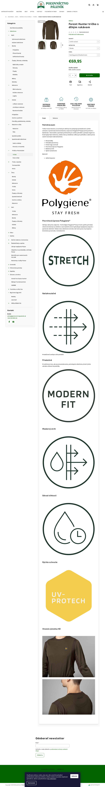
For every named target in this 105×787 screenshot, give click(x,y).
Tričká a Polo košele (18, 151)
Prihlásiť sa (40, 755)
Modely (13, 297)
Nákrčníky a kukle (18, 65)
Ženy (12, 173)
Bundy (14, 46)
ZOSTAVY (14, 300)
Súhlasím (74, 776)
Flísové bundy (17, 53)
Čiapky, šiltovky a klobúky (20, 61)
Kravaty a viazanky (18, 147)
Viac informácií (51, 779)
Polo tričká (16, 158)
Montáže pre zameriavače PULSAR (19, 256)
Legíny (15, 96)
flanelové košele (18, 111)
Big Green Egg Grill (15, 293)
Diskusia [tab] (55, 118)
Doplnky (12, 271)
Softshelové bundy (18, 57)
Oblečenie (13, 31)
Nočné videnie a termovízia (19, 240)
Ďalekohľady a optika (17, 243)
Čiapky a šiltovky (17, 193)
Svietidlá (13, 265)
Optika (12, 236)
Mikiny (14, 79)
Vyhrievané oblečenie (18, 39)
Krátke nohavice (18, 93)
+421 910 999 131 (12, 318)
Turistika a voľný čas (16, 289)
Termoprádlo (16, 165)
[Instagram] (13, 322)
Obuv (11, 233)
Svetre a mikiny (17, 200)
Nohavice (15, 85)
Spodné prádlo (16, 136)
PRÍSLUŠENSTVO (16, 303)
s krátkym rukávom (18, 107)
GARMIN (13, 285)
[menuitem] (7, 12)
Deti (12, 207)
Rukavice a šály (16, 125)
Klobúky (15, 75)
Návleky (14, 82)
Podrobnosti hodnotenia (76, 34)
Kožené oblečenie (17, 43)
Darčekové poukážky (16, 28)
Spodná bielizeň (17, 197)
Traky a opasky (16, 162)
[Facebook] (9, 322)
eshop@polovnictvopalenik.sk (16, 316)
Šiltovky (15, 68)
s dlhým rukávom (18, 104)
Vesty (13, 169)
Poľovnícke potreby (16, 268)
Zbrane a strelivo (15, 275)
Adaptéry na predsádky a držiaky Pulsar (21, 251)
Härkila (71, 21)
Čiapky (15, 71)
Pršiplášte (16, 50)
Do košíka (90, 75)
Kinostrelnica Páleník (47, 769)
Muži (12, 35)
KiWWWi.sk (60, 769)
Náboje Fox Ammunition (18, 282)
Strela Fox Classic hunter (19, 279)
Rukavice (15, 129)
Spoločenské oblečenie (19, 139)
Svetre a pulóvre (17, 118)
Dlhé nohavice (17, 89)
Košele (14, 100)
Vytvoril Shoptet (95, 785)
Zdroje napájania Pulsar (18, 247)
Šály (14, 132)
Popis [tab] (44, 118)
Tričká (15, 155)
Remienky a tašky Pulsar (18, 261)
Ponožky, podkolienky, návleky (21, 121)
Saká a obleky (17, 143)
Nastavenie (31, 783)
